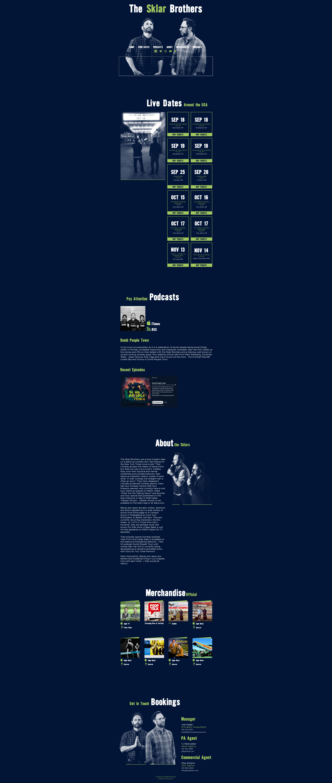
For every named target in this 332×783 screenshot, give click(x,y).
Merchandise (182, 47)
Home (131, 47)
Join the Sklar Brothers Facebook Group (156, 51)
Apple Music (200, 624)
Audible (174, 624)
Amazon (198, 628)
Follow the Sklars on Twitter (160, 51)
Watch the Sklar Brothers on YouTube (170, 51)
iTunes (156, 324)
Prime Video (128, 628)
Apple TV (127, 624)
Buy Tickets (178, 134)
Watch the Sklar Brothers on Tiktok (175, 51)
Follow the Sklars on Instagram (165, 51)
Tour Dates (143, 47)
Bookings (197, 47)
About (169, 47)
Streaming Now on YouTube (154, 623)
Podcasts (158, 47)
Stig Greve (169, 778)
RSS (154, 329)
